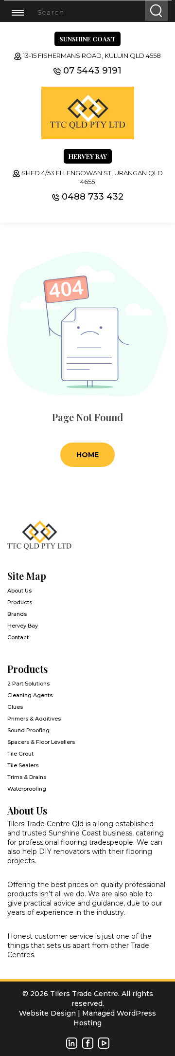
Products (19, 602)
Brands (17, 614)
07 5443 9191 (92, 70)
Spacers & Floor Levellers (41, 742)
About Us (19, 590)
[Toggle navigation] (23, 11)
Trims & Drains (26, 777)
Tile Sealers (22, 765)
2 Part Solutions (28, 683)
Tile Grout (20, 753)
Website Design (47, 1013)
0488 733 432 (92, 196)
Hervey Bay (22, 625)
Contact (18, 637)
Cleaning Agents (29, 695)
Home (87, 454)
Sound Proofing (28, 730)
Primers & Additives (34, 718)
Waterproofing (26, 788)
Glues (15, 707)
